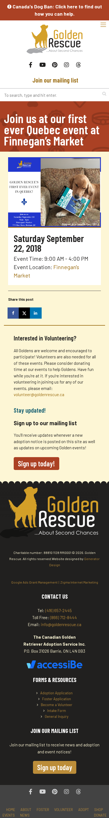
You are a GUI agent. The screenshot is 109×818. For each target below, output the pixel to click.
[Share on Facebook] (13, 313)
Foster (43, 809)
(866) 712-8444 (63, 617)
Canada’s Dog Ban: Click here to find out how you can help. (56, 10)
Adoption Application (56, 693)
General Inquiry (56, 716)
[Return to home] (54, 42)
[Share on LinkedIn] (36, 313)
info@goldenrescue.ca (61, 624)
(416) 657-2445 (58, 610)
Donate (100, 815)
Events (9, 815)
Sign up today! (36, 463)
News (25, 815)
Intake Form (56, 710)
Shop (98, 809)
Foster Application (56, 699)
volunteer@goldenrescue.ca (39, 394)
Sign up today (54, 767)
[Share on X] (24, 313)
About (25, 809)
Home (10, 809)
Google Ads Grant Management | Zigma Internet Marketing (54, 582)
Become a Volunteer (56, 704)
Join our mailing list (54, 80)
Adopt (83, 809)
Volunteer (63, 809)
